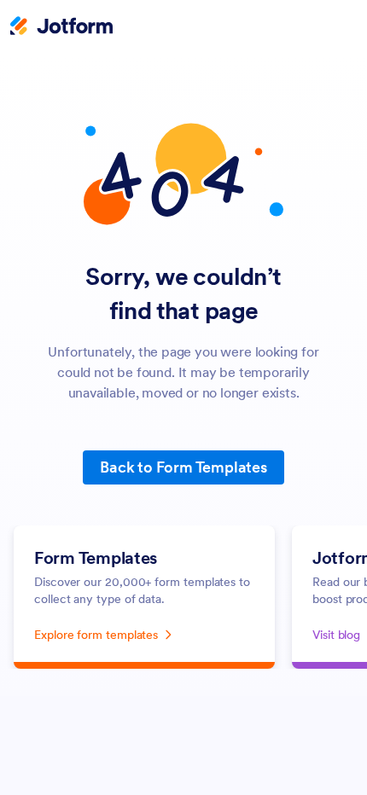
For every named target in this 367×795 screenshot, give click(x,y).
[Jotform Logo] (61, 27)
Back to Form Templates (183, 467)
